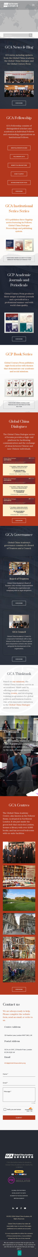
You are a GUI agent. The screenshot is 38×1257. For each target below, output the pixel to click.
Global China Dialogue (19, 705)
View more (8, 23)
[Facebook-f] (21, 1208)
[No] (35, 1249)
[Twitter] (17, 1208)
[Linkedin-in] (13, 1208)
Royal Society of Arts (19, 1193)
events (14, 693)
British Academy (19, 1198)
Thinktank (11, 731)
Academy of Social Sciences (19, 1195)
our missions (18, 681)
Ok (19, 1253)
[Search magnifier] (30, 35)
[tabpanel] (19, 745)
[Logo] (11, 5)
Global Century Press (19, 1190)
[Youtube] (25, 1208)
